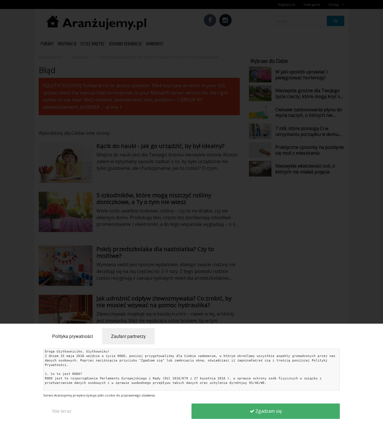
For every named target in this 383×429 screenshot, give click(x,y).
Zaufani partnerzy (128, 336)
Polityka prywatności (72, 336)
